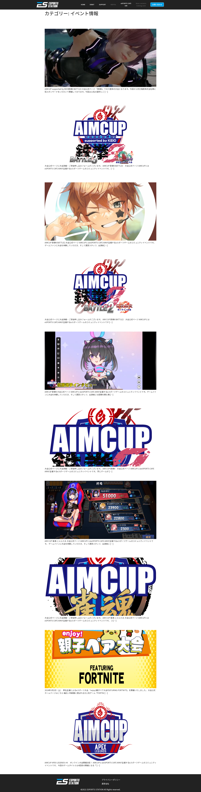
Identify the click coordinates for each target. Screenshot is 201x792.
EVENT (92, 4)
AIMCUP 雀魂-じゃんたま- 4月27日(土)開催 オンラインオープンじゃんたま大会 (99, 551)
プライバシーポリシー (111, 779)
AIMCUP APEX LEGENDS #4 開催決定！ (77, 698)
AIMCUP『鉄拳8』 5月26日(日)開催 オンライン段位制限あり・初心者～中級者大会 (99, 402)
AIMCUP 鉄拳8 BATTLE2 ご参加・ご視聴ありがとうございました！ (97, 176)
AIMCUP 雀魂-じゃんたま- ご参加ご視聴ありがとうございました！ (100, 476)
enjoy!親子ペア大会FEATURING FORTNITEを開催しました (94, 626)
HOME (83, 4)
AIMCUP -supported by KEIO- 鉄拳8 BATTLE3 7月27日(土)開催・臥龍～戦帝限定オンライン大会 (99, 99)
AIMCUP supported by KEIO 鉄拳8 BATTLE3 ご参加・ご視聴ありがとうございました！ (99, 22)
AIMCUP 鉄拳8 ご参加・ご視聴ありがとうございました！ (93, 327)
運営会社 (105, 783)
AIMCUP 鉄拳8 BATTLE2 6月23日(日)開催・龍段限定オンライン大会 (100, 253)
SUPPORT (102, 4)
